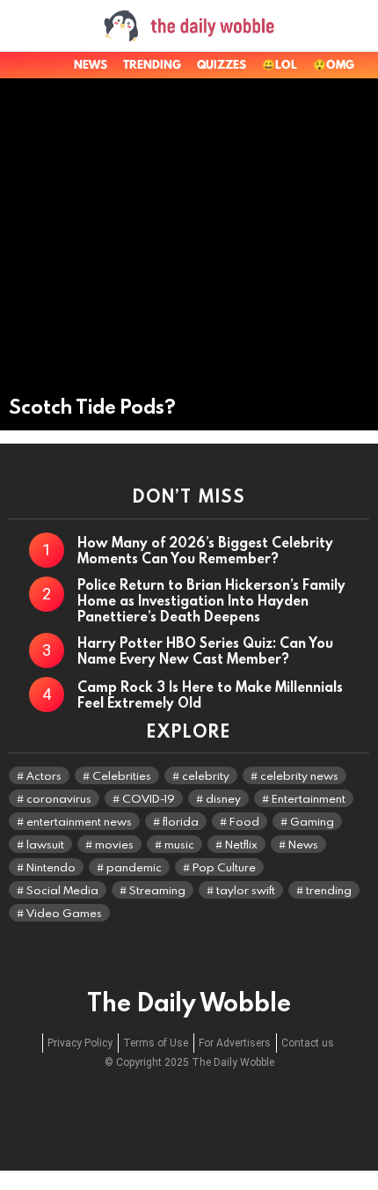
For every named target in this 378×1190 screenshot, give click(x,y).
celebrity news (299, 775)
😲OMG (333, 64)
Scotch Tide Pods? (92, 406)
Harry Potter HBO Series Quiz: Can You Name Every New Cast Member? (205, 650)
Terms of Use (155, 1043)
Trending (152, 64)
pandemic (134, 867)
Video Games (64, 913)
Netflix (241, 844)
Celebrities (121, 775)
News (90, 64)
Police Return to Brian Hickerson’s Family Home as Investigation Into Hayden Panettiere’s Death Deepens (211, 600)
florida (181, 821)
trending (329, 890)
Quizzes (221, 64)
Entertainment (308, 798)
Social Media (62, 890)
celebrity (205, 775)
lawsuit (45, 844)
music (179, 844)
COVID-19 (148, 798)
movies (114, 844)
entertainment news (79, 821)
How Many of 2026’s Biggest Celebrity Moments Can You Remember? (205, 550)
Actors (44, 775)
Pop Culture (224, 867)
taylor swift (245, 890)
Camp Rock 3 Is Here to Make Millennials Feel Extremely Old (210, 694)
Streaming (157, 890)
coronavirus (58, 798)
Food (244, 821)
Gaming (312, 821)
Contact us (307, 1043)
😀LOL (279, 64)
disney (223, 798)
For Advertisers (235, 1043)
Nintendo (51, 867)
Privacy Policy (80, 1043)
